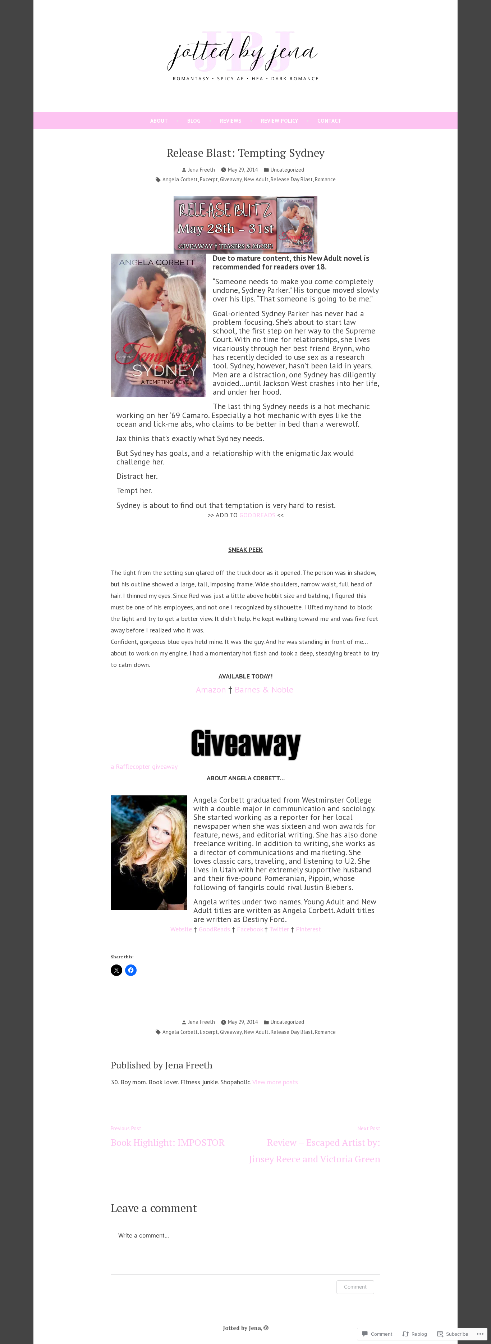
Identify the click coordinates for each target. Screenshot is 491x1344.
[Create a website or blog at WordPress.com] (266, 1327)
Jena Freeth (201, 169)
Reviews (231, 120)
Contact (329, 120)
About (159, 120)
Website (181, 929)
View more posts (275, 1082)
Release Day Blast (292, 179)
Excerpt (209, 179)
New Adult (256, 179)
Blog (194, 120)
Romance (325, 179)
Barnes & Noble (264, 689)
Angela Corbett (180, 179)
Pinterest (308, 929)
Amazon (211, 689)
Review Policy (279, 120)
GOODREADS (257, 515)
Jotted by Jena (242, 1327)
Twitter (279, 929)
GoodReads (214, 929)
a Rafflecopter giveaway (144, 766)
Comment (355, 1287)
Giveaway (231, 179)
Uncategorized (287, 169)
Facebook (250, 929)
